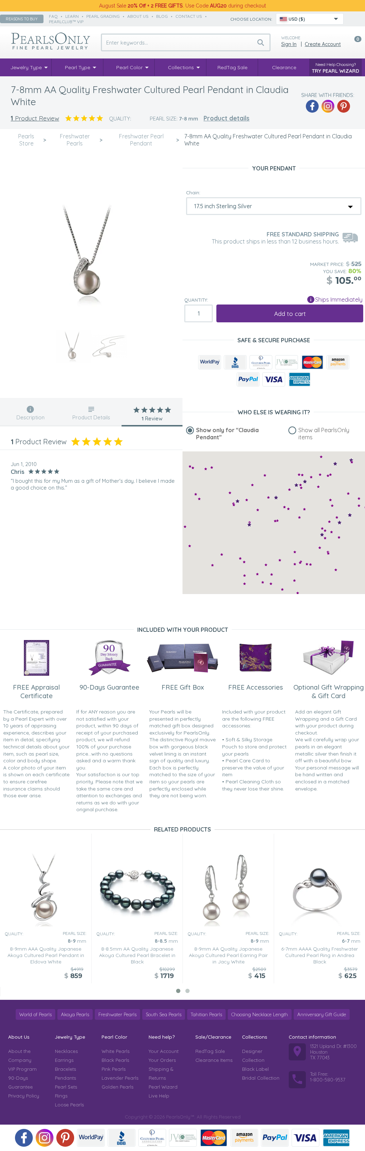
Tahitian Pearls (206, 1014)
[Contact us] (353, 19)
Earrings (64, 1060)
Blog (162, 16)
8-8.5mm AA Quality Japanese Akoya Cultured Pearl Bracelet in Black (137, 955)
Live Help (159, 1096)
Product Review (35, 118)
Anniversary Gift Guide (321, 1014)
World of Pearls (35, 1014)
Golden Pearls (117, 1087)
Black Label (255, 1069)
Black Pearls (115, 1060)
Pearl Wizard (163, 1087)
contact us (188, 16)
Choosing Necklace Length (259, 1014)
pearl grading (103, 16)
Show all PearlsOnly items (323, 433)
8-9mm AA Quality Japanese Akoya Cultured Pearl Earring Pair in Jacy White (228, 955)
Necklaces (66, 1051)
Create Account (323, 44)
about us (138, 16)
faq (53, 16)
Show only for (227, 433)
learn (72, 16)
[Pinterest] (343, 106)
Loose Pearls (69, 1104)
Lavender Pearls (120, 1078)
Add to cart (290, 313)
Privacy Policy (23, 1096)
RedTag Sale (210, 1051)
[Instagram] (328, 106)
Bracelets (65, 1069)
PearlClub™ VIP (66, 21)
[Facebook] (312, 106)
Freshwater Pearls (117, 1014)
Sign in (289, 44)
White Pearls (115, 1051)
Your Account (164, 1051)
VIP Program (22, 1069)
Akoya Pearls (75, 1014)
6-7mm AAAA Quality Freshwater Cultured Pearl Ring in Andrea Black (319, 955)
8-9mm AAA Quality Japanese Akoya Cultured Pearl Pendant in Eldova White (45, 955)
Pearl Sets (66, 1087)
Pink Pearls (113, 1069)
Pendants (65, 1078)
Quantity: (196, 300)
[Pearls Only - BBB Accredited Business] (235, 362)
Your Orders (162, 1060)
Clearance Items (213, 1060)
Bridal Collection (260, 1078)
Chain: (193, 192)
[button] (359, 498)
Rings (61, 1096)
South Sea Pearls (163, 1014)
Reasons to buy (22, 18)
